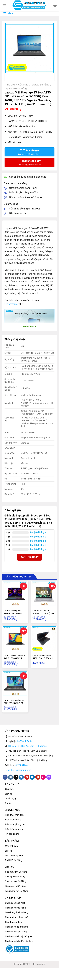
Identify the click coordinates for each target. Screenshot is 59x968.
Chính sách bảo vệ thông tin (19, 936)
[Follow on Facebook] (5, 777)
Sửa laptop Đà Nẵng (15, 876)
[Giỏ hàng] (55, 5)
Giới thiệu (9, 789)
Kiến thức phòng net (15, 824)
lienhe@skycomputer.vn (19, 770)
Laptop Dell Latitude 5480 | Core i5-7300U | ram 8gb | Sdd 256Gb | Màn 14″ (43, 659)
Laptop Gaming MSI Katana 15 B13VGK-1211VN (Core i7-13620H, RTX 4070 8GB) (15, 614)
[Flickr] (43, 777)
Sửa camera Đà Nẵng (15, 881)
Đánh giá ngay (29, 557)
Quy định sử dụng (13, 922)
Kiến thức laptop (13, 819)
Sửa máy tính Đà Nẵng (16, 872)
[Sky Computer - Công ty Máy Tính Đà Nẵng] (29, 5)
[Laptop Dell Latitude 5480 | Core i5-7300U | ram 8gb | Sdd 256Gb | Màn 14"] (44, 638)
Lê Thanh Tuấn (24, 741)
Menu (10, 13)
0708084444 (21, 765)
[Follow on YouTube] (37, 777)
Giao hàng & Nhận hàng (16, 912)
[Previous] (8, 76)
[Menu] (4, 5)
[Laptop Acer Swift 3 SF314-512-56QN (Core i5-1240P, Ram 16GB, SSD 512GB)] (44, 594)
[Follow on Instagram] (10, 777)
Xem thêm (28, 326)
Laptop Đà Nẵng (40, 84)
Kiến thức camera (14, 829)
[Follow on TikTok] (15, 777)
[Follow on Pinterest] (26, 777)
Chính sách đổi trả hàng (16, 927)
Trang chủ (10, 84)
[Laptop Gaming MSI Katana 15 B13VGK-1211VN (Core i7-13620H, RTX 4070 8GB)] (15, 594)
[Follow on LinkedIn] (32, 777)
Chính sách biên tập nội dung (19, 941)
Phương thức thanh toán (17, 917)
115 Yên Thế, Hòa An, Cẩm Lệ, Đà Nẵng (27, 746)
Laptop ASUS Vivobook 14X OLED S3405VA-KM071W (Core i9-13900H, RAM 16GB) (14, 659)
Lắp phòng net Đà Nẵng (16, 891)
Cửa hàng (23, 84)
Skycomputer (11, 304)
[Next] (16, 76)
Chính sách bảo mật (15, 903)
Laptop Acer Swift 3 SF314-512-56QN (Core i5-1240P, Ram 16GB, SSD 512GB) (43, 614)
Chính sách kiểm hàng (16, 931)
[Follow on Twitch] (48, 777)
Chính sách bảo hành (15, 908)
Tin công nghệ (12, 834)
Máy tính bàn (11, 846)
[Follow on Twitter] (21, 777)
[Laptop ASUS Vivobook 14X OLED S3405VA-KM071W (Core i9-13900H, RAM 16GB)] (15, 638)
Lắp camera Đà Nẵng (15, 886)
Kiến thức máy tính (14, 815)
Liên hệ (8, 794)
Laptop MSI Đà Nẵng (16, 88)
